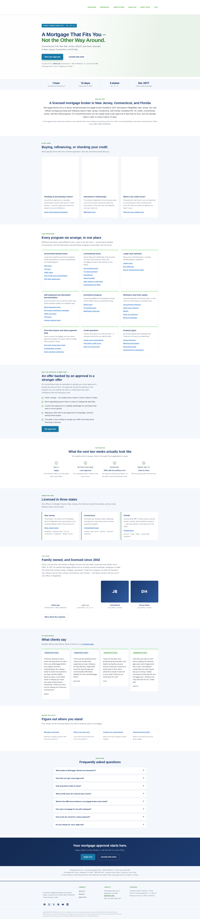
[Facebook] (44, 904)
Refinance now (89, 212)
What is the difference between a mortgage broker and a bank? (82, 801)
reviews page (88, 644)
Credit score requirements (93, 340)
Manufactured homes (131, 343)
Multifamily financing (91, 311)
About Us (82, 891)
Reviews (81, 894)
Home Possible (89, 278)
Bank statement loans (52, 307)
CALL (156, 7)
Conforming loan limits (92, 285)
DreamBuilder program (52, 348)
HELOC (125, 311)
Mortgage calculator (51, 732)
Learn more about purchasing (56, 212)
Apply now (88, 857)
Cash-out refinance (130, 314)
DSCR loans (88, 305)
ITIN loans (48, 317)
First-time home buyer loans (54, 345)
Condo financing (129, 340)
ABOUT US (132, 7)
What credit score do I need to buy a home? (73, 794)
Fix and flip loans (90, 308)
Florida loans (129, 530)
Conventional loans (91, 268)
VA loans (47, 269)
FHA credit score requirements (55, 276)
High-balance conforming (93, 281)
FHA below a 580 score (92, 343)
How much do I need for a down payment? (73, 817)
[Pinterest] (58, 904)
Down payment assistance (54, 352)
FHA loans (48, 266)
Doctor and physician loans (133, 270)
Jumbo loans (128, 263)
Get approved (50, 429)
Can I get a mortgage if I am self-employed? (73, 809)
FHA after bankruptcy (52, 279)
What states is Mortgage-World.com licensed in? (76, 770)
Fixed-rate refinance (131, 308)
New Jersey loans (51, 528)
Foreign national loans (52, 320)
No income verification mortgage (56, 310)
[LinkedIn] (67, 904)
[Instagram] (49, 904)
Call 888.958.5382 (76, 57)
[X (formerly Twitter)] (53, 904)
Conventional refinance (132, 305)
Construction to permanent (133, 350)
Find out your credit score (133, 212)
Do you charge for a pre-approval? (70, 825)
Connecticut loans (91, 528)
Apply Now (82, 897)
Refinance (104, 7)
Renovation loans (129, 347)
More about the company (55, 617)
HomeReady (88, 275)
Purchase (92, 7)
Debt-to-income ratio (92, 347)
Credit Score (118, 7)
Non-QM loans (128, 267)
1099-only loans (50, 314)
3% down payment (91, 272)
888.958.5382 (109, 896)
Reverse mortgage (130, 318)
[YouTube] (63, 904)
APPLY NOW (145, 7)
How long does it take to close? (68, 786)
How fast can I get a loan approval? (70, 778)
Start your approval (52, 57)
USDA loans (48, 272)
